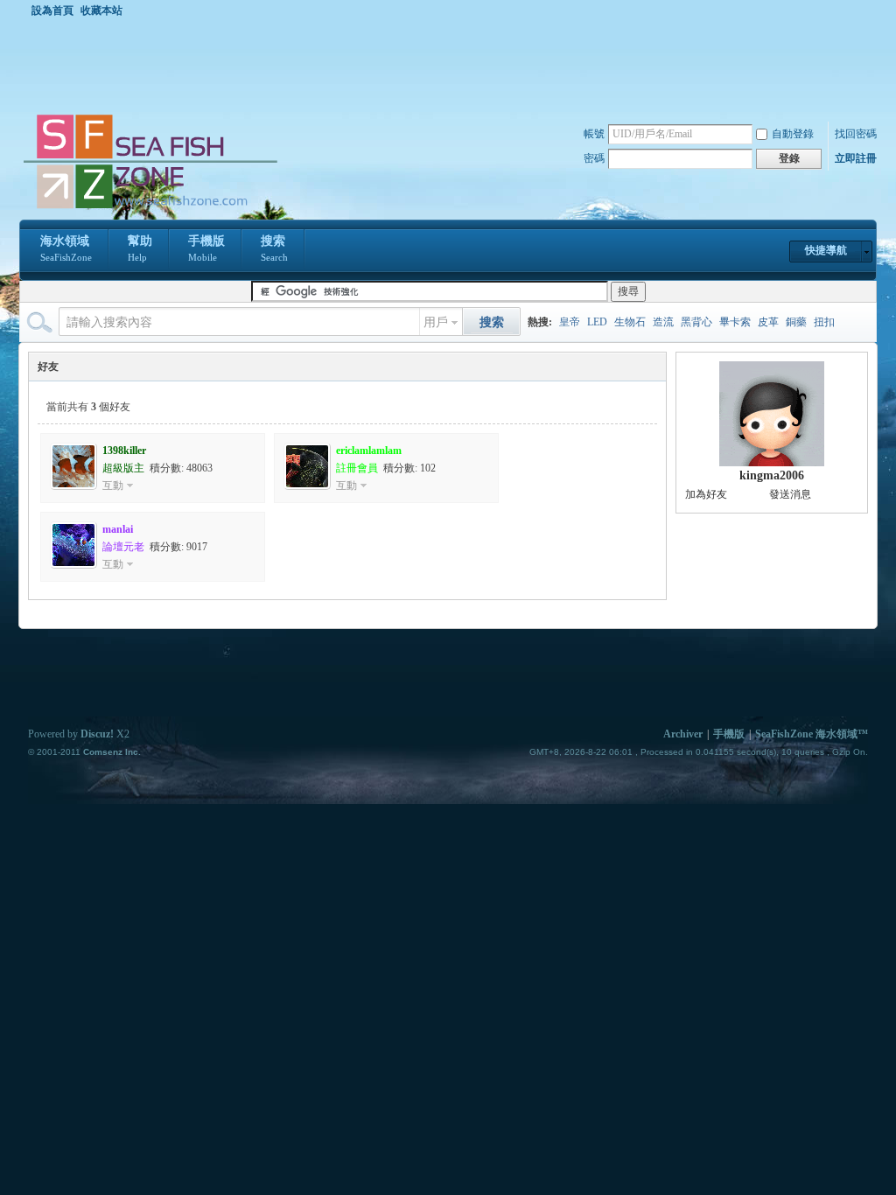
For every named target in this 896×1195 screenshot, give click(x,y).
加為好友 (706, 494)
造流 (663, 322)
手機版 (206, 248)
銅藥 (796, 322)
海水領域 (66, 248)
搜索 (274, 248)
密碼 (594, 158)
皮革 (768, 322)
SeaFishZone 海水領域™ (811, 734)
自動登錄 (793, 134)
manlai (117, 529)
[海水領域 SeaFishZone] (149, 209)
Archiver (683, 734)
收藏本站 (101, 10)
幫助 (140, 248)
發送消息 (790, 494)
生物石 (630, 322)
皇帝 (569, 322)
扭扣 (824, 322)
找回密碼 (856, 134)
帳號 (594, 134)
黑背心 (696, 322)
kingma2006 (771, 475)
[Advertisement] (452, 64)
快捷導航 (826, 250)
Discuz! (97, 734)
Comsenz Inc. (112, 752)
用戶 (436, 322)
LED (597, 322)
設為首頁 (53, 10)
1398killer (124, 450)
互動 (112, 485)
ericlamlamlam (369, 450)
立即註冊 (856, 158)
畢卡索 (735, 322)
